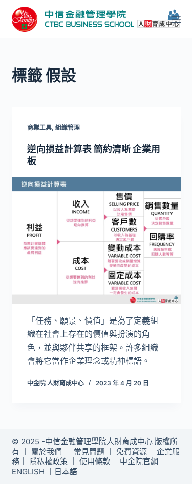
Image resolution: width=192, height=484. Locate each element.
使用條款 (94, 461)
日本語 (65, 471)
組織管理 (67, 127)
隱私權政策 (48, 461)
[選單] (176, 19)
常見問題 (89, 451)
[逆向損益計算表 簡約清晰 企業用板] (96, 240)
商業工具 (39, 127)
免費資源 (131, 451)
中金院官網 (139, 461)
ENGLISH (28, 471)
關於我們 (46, 451)
